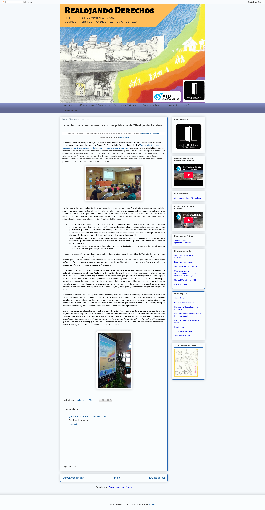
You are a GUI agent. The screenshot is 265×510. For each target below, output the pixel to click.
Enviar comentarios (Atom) (120, 487)
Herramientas (70, 110)
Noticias (68, 105)
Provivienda (179, 327)
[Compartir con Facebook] (108, 400)
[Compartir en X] (105, 400)
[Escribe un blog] (102, 400)
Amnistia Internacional (184, 302)
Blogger (151, 504)
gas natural (74, 416)
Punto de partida (151, 105)
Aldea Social (179, 298)
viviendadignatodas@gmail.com (188, 198)
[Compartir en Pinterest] (110, 400)
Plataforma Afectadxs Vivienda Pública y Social (187, 314)
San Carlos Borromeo (183, 331)
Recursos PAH (180, 284)
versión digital (124, 137)
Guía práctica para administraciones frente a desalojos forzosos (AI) (185, 273)
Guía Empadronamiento (184, 262)
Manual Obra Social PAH (185, 280)
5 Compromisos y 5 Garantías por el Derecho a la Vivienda (107, 105)
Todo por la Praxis (182, 336)
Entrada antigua (157, 477)
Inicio (117, 477)
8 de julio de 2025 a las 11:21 (93, 416)
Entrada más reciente (73, 477)
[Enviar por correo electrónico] (100, 400)
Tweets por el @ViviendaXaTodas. (183, 241)
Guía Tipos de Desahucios (185, 266)
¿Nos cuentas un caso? (177, 105)
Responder (74, 424)
